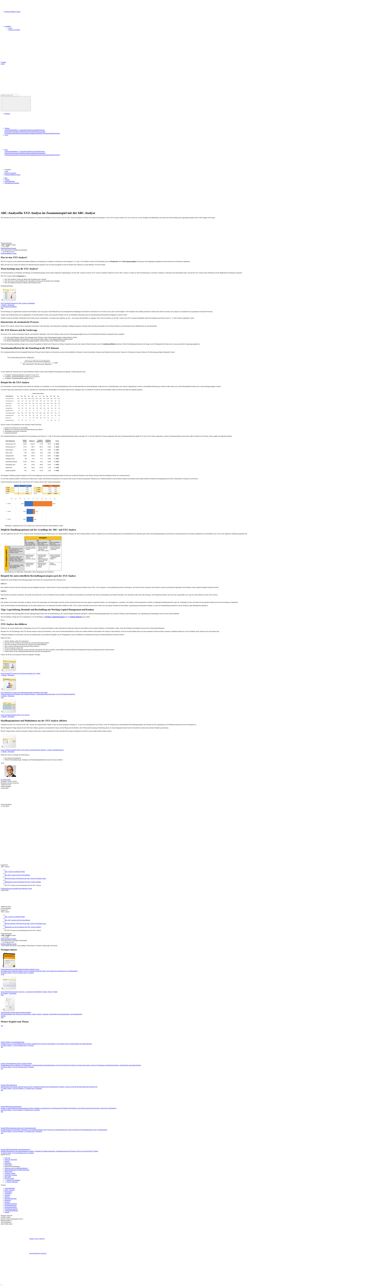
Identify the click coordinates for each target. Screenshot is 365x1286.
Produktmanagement (39, 131)
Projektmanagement (10, 133)
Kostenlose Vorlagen (11, 1175)
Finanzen (42, 130)
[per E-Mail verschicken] (129, 803)
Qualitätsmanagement (35, 133)
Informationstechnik (16, 131)
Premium (7, 113)
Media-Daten (8, 1171)
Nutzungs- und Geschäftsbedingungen (16, 1168)
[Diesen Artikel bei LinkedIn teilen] (72, 803)
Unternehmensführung (48, 133)
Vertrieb (57, 133)
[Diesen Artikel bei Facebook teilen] (15, 803)
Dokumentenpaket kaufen (8, 248)
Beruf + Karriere (20, 130)
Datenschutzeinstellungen (12, 1166)
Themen (7, 128)
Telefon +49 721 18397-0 (37, 1238)
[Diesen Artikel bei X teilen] (43, 803)
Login (10, 28)
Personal (30, 131)
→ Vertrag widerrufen (11, 1182)
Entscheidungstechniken (12, 183)
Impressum (8, 1163)
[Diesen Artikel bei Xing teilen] (100, 803)
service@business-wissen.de (37, 1253)
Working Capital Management (55, 617)
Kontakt (7, 1161)
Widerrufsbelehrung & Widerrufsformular (17, 1170)
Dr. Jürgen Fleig (5, 779)
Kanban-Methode (75, 617)
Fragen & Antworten (11, 1159)
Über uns (7, 1158)
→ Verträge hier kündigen (12, 1180)
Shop (6, 150)
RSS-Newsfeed (9, 1178)
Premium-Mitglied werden (12, 174)
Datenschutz (8, 1165)
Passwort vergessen (14, 30)
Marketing (25, 131)
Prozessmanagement (22, 133)
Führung (7, 131)
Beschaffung (28, 130)
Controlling (35, 130)
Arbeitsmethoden (10, 130)
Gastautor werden (10, 1173)
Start (6, 178)
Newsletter (8, 1176)
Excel (6, 135)
